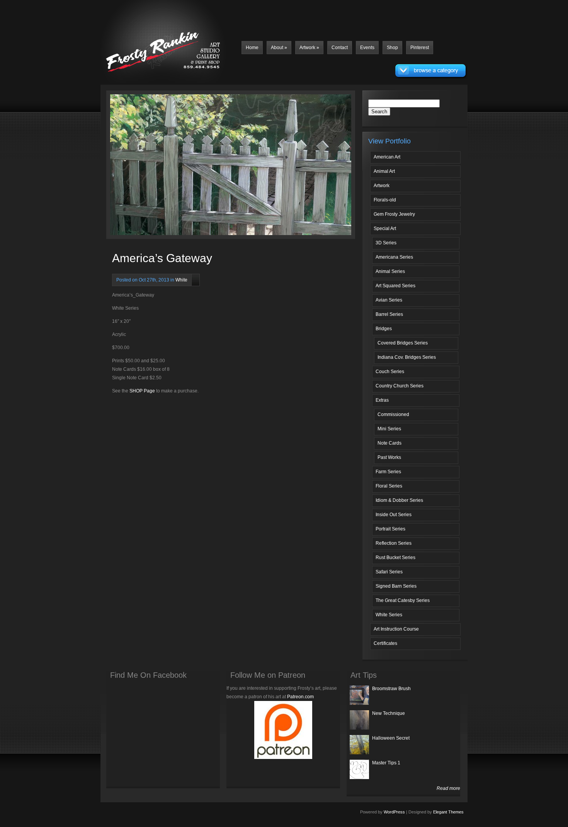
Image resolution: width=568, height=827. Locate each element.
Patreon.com (300, 696)
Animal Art (384, 171)
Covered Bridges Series (403, 343)
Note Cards (389, 443)
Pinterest (419, 47)
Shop (392, 47)
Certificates (385, 643)
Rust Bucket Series (395, 557)
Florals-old (385, 200)
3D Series (386, 243)
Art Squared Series (395, 285)
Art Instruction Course (396, 629)
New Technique (388, 713)
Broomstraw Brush (391, 688)
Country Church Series (399, 386)
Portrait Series (390, 529)
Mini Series (389, 428)
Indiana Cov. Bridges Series (407, 357)
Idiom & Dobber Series (399, 500)
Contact (340, 47)
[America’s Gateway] (175, 166)
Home (252, 47)
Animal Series (390, 271)
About (279, 47)
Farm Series (388, 471)
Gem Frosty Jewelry (394, 214)
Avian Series (389, 300)
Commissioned (393, 414)
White (181, 280)
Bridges (384, 328)
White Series (389, 614)
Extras (382, 400)
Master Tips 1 (386, 763)
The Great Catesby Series (403, 600)
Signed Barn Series (396, 586)
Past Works (389, 457)
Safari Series (389, 572)
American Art (387, 157)
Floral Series (389, 486)
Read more (448, 788)
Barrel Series (389, 314)
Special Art (385, 228)
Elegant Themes (448, 812)
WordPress (394, 812)
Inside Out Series (394, 514)
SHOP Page (142, 391)
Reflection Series (394, 543)
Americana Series (394, 257)
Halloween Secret (391, 738)
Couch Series (390, 371)
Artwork (309, 47)
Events (367, 47)
